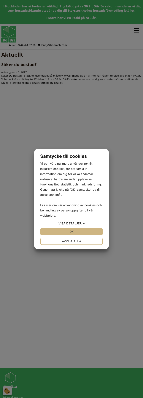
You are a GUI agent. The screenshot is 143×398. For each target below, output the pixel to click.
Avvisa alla (71, 241)
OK (71, 232)
